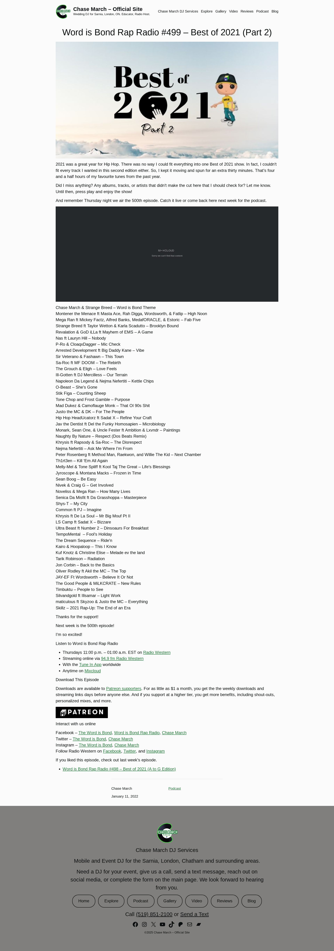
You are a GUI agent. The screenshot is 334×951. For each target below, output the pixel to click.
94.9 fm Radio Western (122, 658)
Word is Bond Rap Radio (137, 732)
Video (197, 901)
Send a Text (194, 914)
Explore (111, 901)
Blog (252, 901)
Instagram (155, 751)
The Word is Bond (95, 732)
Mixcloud (93, 671)
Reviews (224, 901)
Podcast (174, 788)
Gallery (169, 901)
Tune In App (90, 664)
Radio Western (156, 652)
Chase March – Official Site (107, 9)
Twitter (130, 751)
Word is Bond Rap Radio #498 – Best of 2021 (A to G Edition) (119, 769)
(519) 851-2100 (154, 914)
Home (83, 901)
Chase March (174, 732)
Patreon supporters (123, 688)
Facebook (112, 751)
